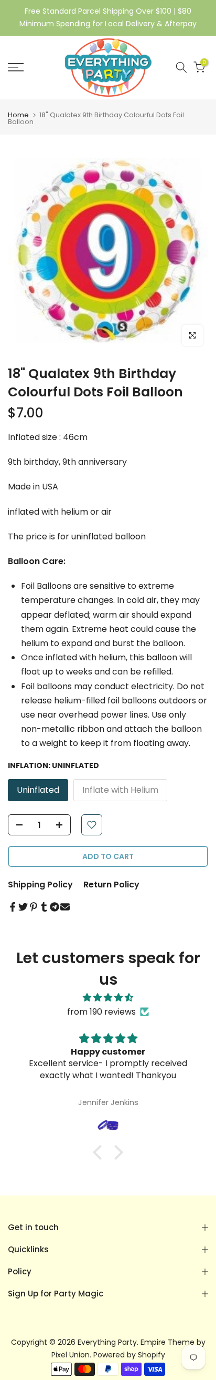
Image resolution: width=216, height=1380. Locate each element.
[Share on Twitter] (23, 907)
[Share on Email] (65, 907)
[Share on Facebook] (12, 907)
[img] (108, 997)
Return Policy (111, 884)
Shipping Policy (40, 884)
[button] (100, 1152)
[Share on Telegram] (54, 907)
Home (18, 115)
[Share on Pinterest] (33, 907)
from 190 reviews (101, 1012)
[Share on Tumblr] (44, 907)
